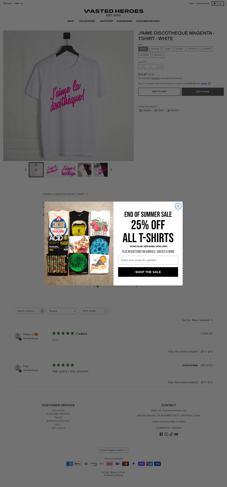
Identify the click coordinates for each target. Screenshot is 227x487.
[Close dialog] (178, 206)
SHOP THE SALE (148, 272)
